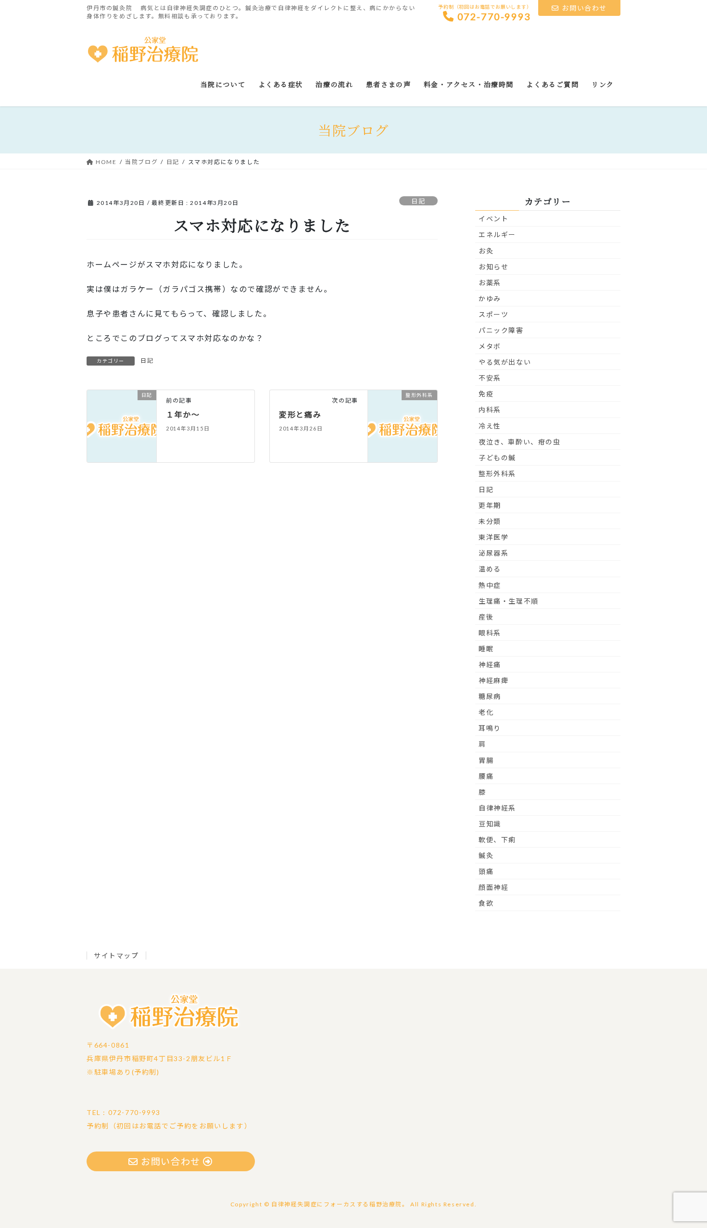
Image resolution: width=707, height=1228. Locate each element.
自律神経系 (497, 808)
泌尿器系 (493, 553)
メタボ (490, 346)
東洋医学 (493, 537)
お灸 (486, 251)
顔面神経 (493, 887)
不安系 (490, 378)
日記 (418, 201)
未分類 (490, 521)
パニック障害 (501, 330)
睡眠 (486, 649)
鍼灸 (486, 855)
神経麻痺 (493, 680)
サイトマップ (116, 955)
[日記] (121, 425)
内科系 (490, 409)
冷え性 (490, 426)
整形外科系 (497, 473)
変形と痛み (300, 414)
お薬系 (490, 283)
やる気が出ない (505, 362)
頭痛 (486, 871)
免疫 (486, 394)
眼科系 (490, 633)
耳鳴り (490, 728)
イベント (493, 219)
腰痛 (486, 776)
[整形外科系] (402, 425)
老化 (486, 712)
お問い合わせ (584, 8)
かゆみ (490, 298)
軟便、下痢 (497, 840)
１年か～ (183, 414)
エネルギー (497, 234)
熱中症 (490, 585)
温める (490, 569)
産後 (486, 617)
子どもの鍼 (497, 458)
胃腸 (486, 760)
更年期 (490, 505)
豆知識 (490, 824)
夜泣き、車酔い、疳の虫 (520, 442)
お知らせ (493, 267)
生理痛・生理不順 (509, 601)
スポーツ (493, 314)
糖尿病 (490, 696)
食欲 (486, 903)
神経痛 (490, 664)
